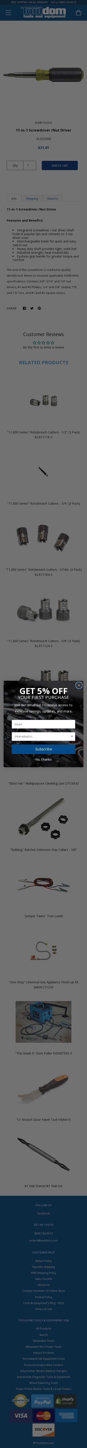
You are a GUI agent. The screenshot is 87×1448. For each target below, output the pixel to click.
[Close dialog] (79, 685)
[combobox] (42, 736)
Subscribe (43, 749)
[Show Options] (72, 736)
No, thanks (43, 759)
